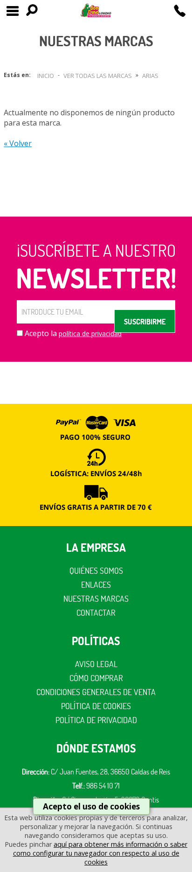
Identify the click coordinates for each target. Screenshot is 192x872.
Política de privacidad (96, 720)
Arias (150, 75)
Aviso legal (96, 664)
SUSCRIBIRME (144, 321)
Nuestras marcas (96, 598)
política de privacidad (90, 333)
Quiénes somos (96, 570)
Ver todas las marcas (97, 75)
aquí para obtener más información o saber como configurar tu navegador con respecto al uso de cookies (100, 853)
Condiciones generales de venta (96, 692)
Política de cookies (96, 706)
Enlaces (96, 584)
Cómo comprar (96, 678)
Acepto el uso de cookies (91, 806)
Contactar (96, 612)
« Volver (18, 143)
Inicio (45, 75)
